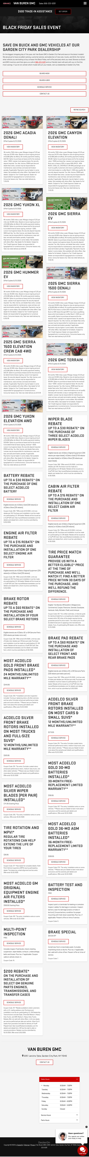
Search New (44, 73)
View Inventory (13, 147)
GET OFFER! (63, 11)
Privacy (33, 1145)
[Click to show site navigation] (85, 3)
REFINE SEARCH (79, 110)
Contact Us (44, 94)
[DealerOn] (44, 1142)
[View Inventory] (22, 122)
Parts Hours (45, 1120)
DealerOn (20, 1145)
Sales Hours (45, 1079)
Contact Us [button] (44, 1062)
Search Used (44, 80)
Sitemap (27, 1145)
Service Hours (46, 1115)
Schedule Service (44, 87)
